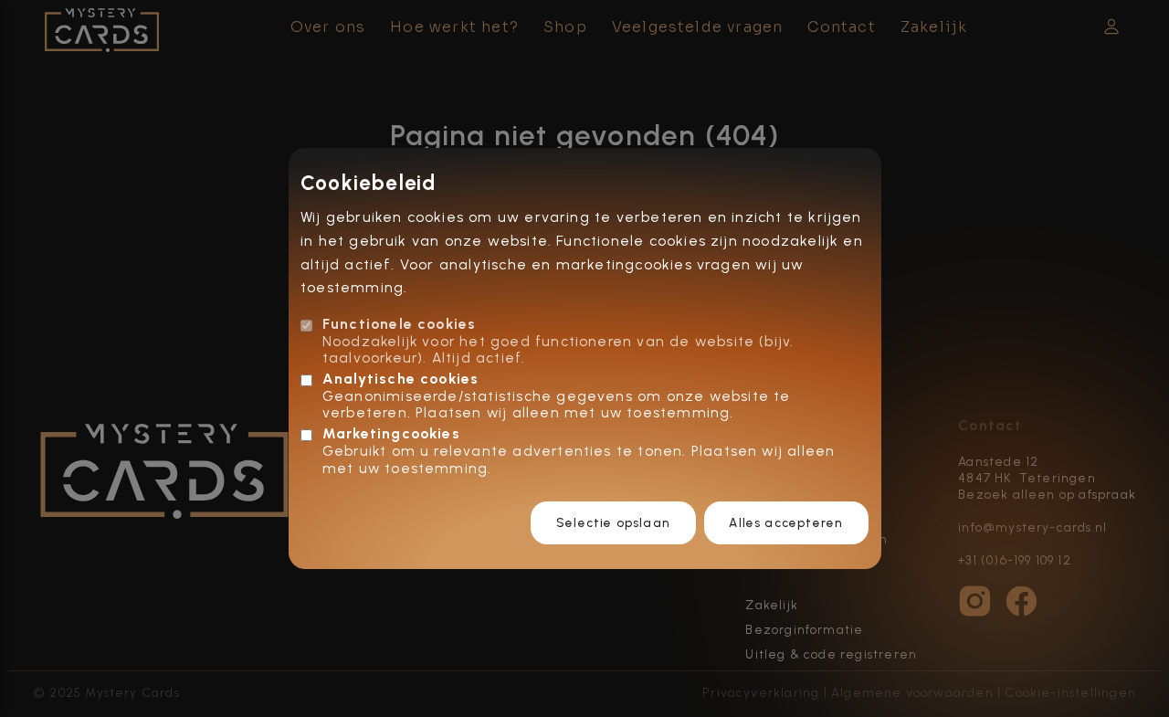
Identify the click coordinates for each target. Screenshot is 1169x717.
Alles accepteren (786, 522)
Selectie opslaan (613, 522)
